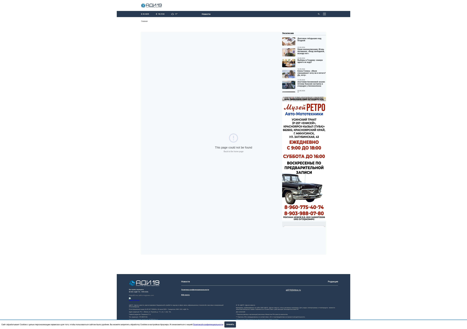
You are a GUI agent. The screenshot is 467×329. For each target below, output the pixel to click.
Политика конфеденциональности (195, 290)
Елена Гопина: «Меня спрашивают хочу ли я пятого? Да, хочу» (311, 73)
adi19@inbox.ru (293, 290)
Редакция (333, 281)
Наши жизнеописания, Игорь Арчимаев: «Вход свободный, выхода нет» (310, 51)
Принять (230, 324)
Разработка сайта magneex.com (141, 295)
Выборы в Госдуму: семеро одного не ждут (310, 61)
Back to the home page (233, 151)
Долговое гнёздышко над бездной (309, 39)
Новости (206, 14)
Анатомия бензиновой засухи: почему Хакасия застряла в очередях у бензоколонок (311, 84)
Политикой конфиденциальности (208, 324)
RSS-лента (185, 295)
